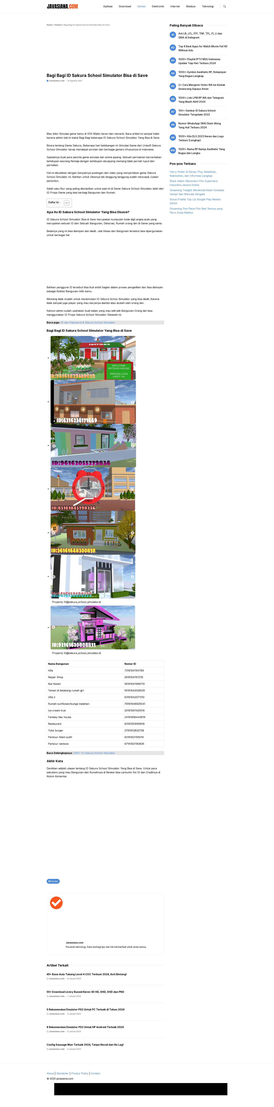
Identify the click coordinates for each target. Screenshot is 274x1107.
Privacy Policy (79, 1073)
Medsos (191, 6)
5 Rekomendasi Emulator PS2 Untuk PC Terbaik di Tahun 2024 (85, 1009)
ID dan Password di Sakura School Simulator (88, 322)
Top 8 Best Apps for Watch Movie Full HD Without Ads (202, 48)
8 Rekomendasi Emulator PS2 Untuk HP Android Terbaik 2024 (85, 1027)
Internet (175, 6)
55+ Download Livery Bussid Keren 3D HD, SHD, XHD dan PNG (85, 991)
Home (49, 25)
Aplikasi (107, 6)
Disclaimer (62, 1073)
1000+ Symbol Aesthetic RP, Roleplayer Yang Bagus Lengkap (202, 74)
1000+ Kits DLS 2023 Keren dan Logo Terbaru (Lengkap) (201, 138)
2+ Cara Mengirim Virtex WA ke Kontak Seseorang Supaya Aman (201, 86)
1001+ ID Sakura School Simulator (94, 753)
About (50, 1073)
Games (141, 6)
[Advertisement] (105, 50)
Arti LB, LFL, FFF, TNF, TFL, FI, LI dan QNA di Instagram (200, 35)
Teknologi (208, 6)
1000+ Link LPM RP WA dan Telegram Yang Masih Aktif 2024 (201, 99)
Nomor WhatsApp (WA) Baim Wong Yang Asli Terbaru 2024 (199, 125)
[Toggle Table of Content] (65, 203)
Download (125, 6)
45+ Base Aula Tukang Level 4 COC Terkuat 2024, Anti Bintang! (87, 974)
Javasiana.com (57, 80)
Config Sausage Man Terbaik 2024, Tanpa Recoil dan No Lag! (85, 1044)
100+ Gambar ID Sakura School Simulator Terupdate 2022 (197, 112)
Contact (95, 1073)
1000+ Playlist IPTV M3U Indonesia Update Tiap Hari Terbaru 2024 (199, 61)
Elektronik (158, 6)
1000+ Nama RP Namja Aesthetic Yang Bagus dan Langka (201, 151)
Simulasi (54, 881)
